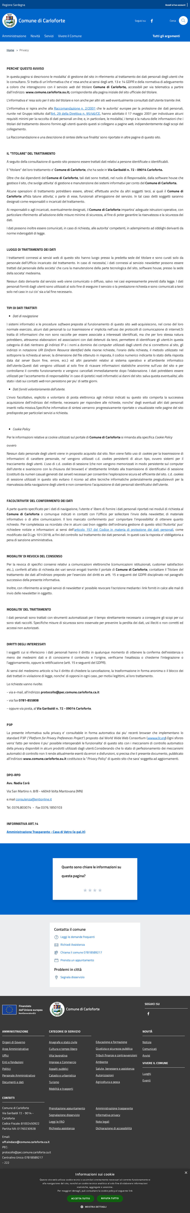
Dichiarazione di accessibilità (114, 1128)
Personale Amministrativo (18, 1075)
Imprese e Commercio (62, 1062)
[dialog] (95, 1191)
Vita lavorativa (58, 1055)
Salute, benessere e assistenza (115, 1068)
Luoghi (146, 1073)
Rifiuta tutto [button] (110, 1198)
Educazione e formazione (111, 1042)
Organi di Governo (13, 1042)
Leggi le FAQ (57, 1121)
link (130, 1190)
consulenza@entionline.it (34, 799)
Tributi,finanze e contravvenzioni (116, 1055)
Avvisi (146, 1055)
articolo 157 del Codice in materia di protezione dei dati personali (123, 529)
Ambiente (102, 1062)
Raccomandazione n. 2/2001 (75, 108)
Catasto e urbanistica (62, 1075)
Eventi (146, 1080)
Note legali (102, 1121)
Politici (6, 1069)
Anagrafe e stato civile (63, 1042)
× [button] (185, 1172)
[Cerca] (183, 20)
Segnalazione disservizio (64, 1115)
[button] (95, 1207)
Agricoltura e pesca (108, 1082)
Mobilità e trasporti (61, 1088)
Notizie (146, 1042)
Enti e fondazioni (12, 1062)
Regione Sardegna (13, 5)
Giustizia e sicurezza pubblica (114, 1048)
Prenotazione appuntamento (67, 1108)
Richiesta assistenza (62, 1128)
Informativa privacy (108, 1115)
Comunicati (149, 1049)
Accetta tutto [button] (80, 1198)
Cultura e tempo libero (63, 1049)
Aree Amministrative (15, 1049)
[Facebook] (150, 20)
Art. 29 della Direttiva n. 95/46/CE (75, 113)
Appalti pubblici (58, 1069)
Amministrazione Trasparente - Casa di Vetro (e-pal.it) (46, 831)
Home (10, 50)
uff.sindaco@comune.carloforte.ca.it (26, 1142)
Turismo (54, 1082)
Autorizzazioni (105, 1075)
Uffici (5, 1055)
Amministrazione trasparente (114, 1108)
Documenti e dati (13, 1082)
